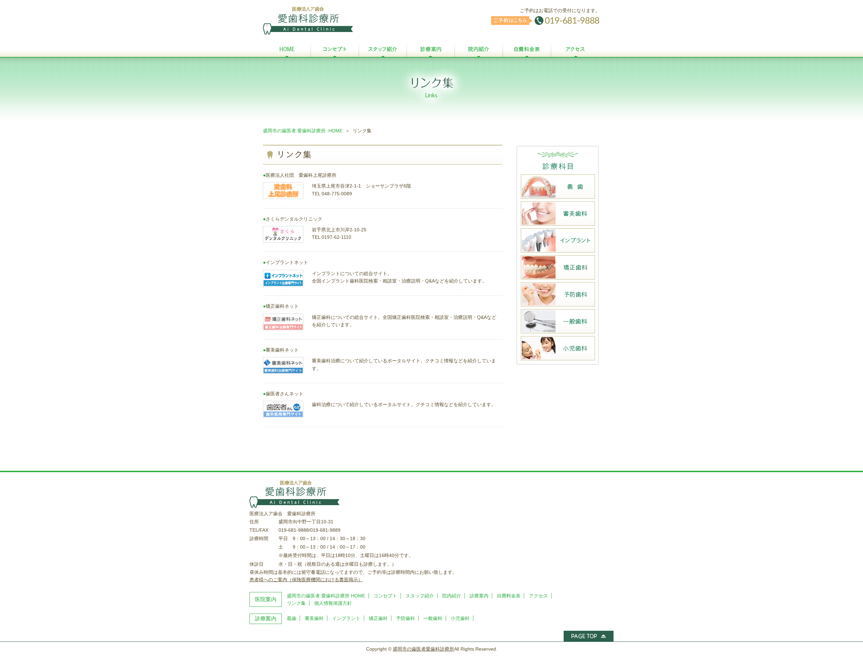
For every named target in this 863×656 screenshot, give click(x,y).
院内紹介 (451, 595)
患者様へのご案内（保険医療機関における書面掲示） (306, 579)
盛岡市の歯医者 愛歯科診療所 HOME (303, 130)
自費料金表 (508, 595)
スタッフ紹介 (420, 595)
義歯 (291, 618)
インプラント (346, 618)
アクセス (538, 595)
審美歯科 (314, 618)
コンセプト (385, 595)
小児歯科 (460, 618)
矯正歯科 (378, 618)
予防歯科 (405, 618)
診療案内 (479, 595)
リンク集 (296, 603)
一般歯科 (432, 618)
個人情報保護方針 (333, 603)
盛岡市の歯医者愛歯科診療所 (423, 649)
